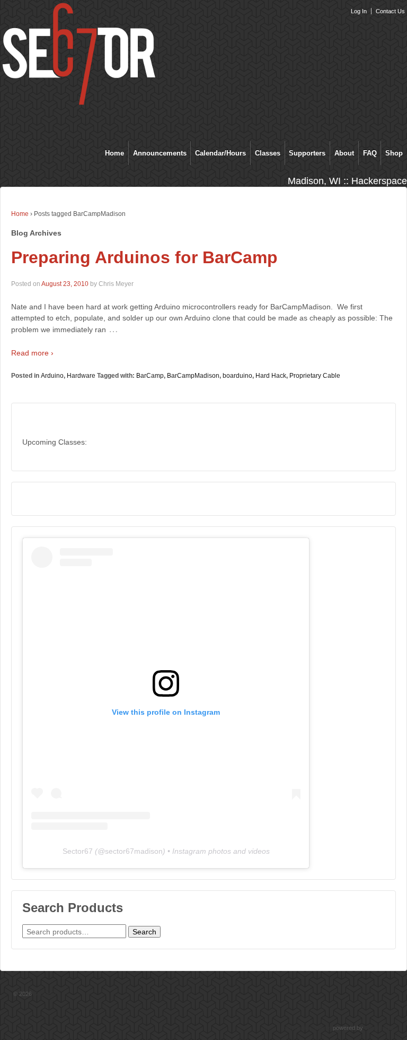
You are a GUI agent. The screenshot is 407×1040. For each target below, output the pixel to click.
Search (144, 932)
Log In (359, 11)
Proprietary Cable (314, 375)
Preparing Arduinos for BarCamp (144, 257)
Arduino (52, 375)
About (344, 153)
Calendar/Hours (220, 153)
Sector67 (78, 851)
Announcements (160, 153)
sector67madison (134, 851)
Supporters (307, 153)
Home (114, 153)
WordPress (379, 1028)
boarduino (237, 375)
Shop (394, 153)
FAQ (370, 153)
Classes (267, 153)
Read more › (32, 353)
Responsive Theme (306, 1028)
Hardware (81, 375)
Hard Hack (270, 375)
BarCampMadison (193, 375)
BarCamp (150, 375)
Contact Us (390, 11)
